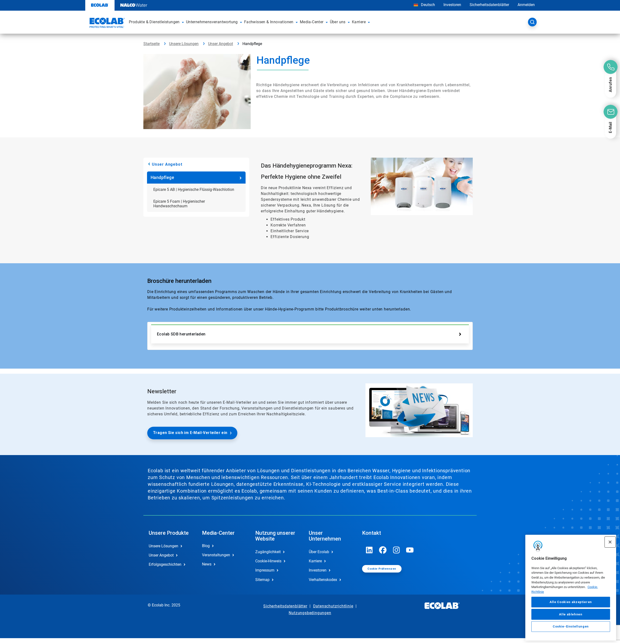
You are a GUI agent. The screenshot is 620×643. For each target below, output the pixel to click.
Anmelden (526, 4)
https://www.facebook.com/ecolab (383, 550)
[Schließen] (610, 542)
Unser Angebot (220, 43)
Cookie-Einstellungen (571, 626)
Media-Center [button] (312, 22)
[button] (183, 22)
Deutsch (428, 4)
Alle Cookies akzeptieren (571, 602)
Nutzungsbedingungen (310, 613)
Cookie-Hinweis (268, 561)
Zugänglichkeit (268, 552)
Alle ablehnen (570, 614)
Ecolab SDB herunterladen (181, 334)
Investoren (452, 4)
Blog (206, 545)
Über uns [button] (338, 22)
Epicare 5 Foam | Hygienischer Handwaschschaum (179, 203)
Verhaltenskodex (323, 579)
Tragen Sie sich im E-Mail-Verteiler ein (190, 432)
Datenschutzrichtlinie (333, 606)
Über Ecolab (319, 552)
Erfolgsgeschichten (165, 564)
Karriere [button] (359, 22)
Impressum (264, 570)
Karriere (315, 561)
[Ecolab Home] (106, 23)
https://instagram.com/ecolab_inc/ (396, 550)
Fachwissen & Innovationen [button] (269, 22)
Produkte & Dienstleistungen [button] (154, 22)
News (206, 564)
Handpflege (162, 177)
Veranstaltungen (216, 555)
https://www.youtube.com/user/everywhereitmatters (410, 550)
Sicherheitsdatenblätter (489, 4)
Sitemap (262, 579)
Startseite (151, 43)
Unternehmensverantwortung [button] (212, 22)
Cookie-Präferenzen (381, 568)
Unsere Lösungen (184, 43)
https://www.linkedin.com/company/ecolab (369, 550)
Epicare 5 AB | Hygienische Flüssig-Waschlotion (193, 189)
